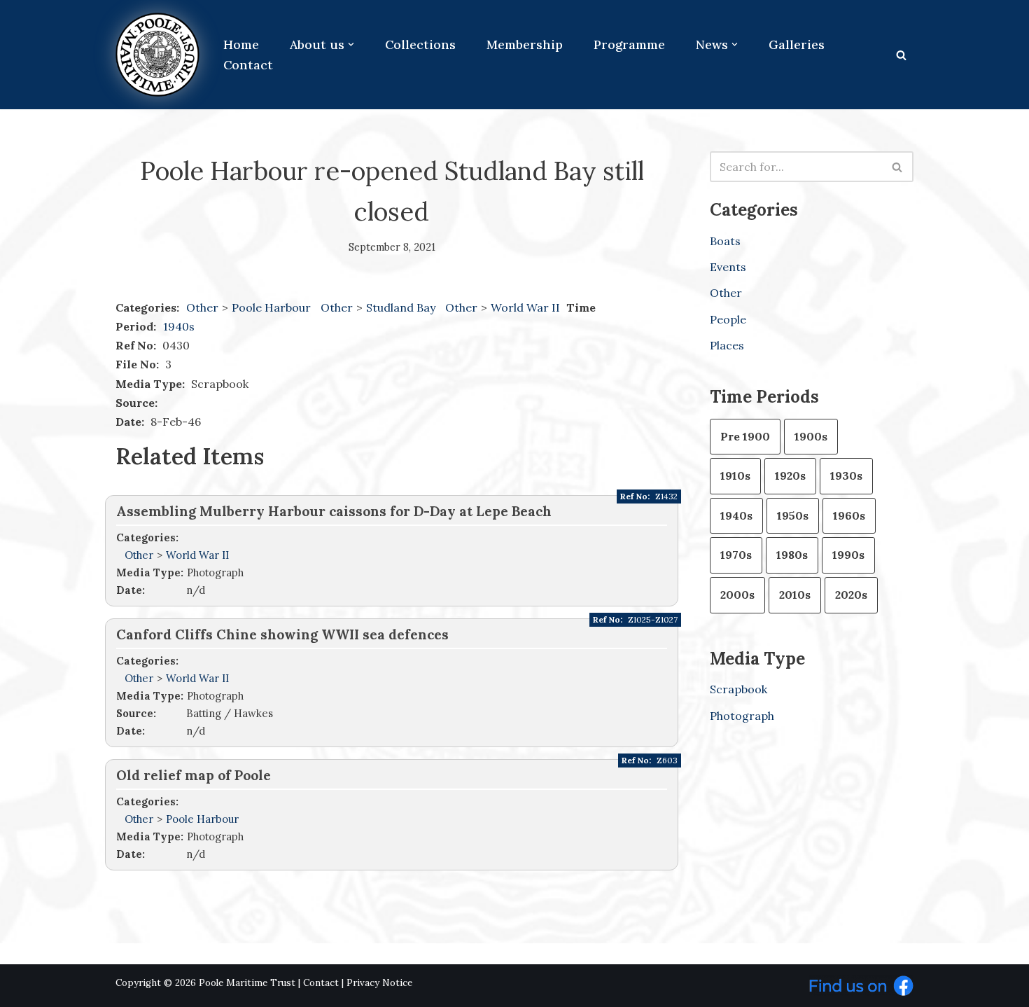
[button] (351, 44)
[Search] (901, 55)
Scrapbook (738, 689)
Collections (420, 44)
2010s (795, 595)
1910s (735, 475)
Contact (248, 65)
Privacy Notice (379, 983)
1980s (792, 555)
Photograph (742, 716)
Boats (725, 241)
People (728, 319)
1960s (849, 515)
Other (202, 307)
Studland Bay (402, 307)
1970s (736, 555)
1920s (790, 475)
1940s (179, 326)
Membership (524, 44)
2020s (851, 595)
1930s (846, 475)
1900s (810, 436)
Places (727, 345)
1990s (848, 555)
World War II (527, 307)
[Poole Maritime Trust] (157, 55)
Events (728, 267)
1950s (792, 515)
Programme (629, 44)
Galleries (797, 44)
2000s (737, 595)
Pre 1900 (745, 436)
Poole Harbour (273, 307)
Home (241, 44)
